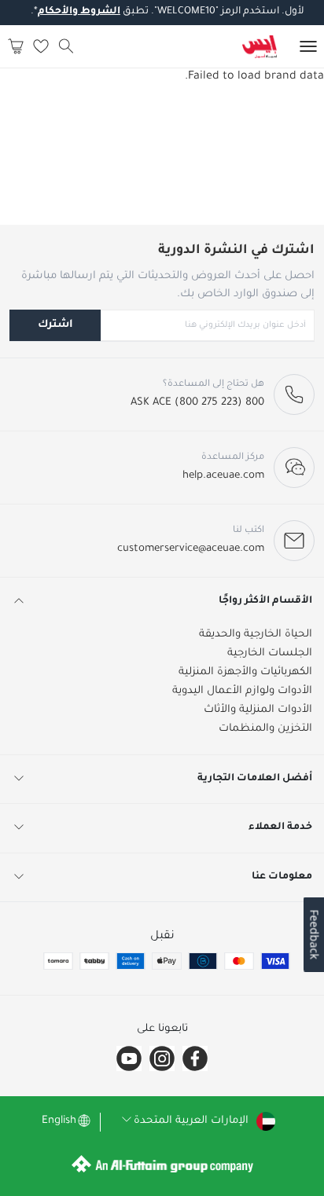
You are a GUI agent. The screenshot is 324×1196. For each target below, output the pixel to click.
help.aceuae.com (223, 476)
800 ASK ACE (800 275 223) (197, 403)
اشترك (55, 325)
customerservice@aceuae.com (190, 549)
